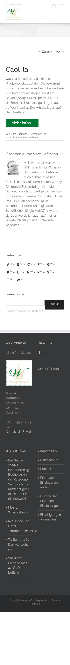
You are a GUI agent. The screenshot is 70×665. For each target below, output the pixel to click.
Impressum (48, 451)
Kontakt (45, 469)
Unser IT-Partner (50, 369)
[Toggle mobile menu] (62, 6)
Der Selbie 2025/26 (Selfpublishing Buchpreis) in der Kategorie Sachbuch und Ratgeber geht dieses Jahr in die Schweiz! (18, 480)
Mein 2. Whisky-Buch (18, 510)
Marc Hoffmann (18, 134)
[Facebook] (39, 352)
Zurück (47, 51)
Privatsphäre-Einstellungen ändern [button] (50, 482)
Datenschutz (49, 460)
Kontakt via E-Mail (19, 432)
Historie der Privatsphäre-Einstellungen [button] (50, 501)
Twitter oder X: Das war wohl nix (18, 544)
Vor (58, 51)
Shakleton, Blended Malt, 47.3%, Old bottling (18, 565)
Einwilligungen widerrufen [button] (50, 517)
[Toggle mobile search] (54, 6)
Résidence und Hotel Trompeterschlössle (19, 526)
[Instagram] (45, 352)
